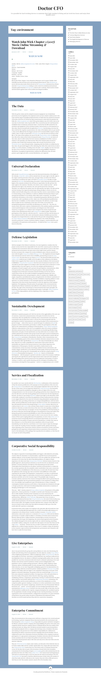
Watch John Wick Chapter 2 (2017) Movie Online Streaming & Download (33, 45)
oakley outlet (15, 259)
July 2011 (72, 238)
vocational (71, 322)
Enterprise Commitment (27, 610)
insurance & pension (73, 295)
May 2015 (72, 146)
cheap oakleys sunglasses (38, 490)
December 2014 (74, 156)
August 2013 (73, 191)
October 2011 (73, 231)
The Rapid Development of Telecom (79, 39)
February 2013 (73, 203)
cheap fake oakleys (24, 176)
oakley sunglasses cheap (27, 622)
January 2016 (73, 131)
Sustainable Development (28, 306)
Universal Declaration (26, 166)
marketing (76, 301)
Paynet (49, 222)
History (74, 292)
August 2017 (73, 94)
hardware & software (84, 289)
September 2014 (74, 163)
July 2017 (72, 96)
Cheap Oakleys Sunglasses (20, 218)
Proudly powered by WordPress (41, 672)
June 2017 (72, 98)
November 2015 (74, 133)
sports (70, 319)
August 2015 (73, 139)
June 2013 (72, 195)
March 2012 (73, 223)
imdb (53, 323)
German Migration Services (77, 35)
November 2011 (74, 229)
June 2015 (72, 143)
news (80, 307)
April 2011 (72, 240)
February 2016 (73, 128)
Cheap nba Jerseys (45, 388)
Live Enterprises (22, 543)
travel (83, 319)
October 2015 (73, 135)
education (83, 283)
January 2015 (73, 154)
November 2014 (74, 158)
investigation (83, 298)
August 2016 (73, 118)
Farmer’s (38, 257)
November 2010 (74, 242)
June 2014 (72, 169)
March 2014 (73, 176)
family (87, 286)
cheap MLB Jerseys (23, 174)
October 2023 (73, 73)
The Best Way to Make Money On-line (80, 33)
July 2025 (72, 68)
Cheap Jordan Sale (17, 656)
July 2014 (72, 167)
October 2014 (73, 161)
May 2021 (72, 81)
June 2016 (72, 122)
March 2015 (73, 150)
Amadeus (57, 672)
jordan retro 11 (55, 416)
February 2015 (73, 152)
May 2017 (72, 101)
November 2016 (74, 113)
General (31, 52)
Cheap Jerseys (37, 211)
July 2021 (72, 79)
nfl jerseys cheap (36, 133)
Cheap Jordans (42, 84)
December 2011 (74, 227)
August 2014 (73, 165)
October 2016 (73, 116)
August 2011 (73, 235)
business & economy (73, 280)
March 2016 (73, 126)
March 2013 (73, 201)
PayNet (42, 147)
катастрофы (37, 651)
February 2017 (73, 107)
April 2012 (72, 221)
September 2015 (74, 137)
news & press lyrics (73, 310)
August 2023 (73, 75)
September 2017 (74, 92)
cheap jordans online (45, 135)
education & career (73, 286)
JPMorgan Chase (37, 254)
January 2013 (73, 206)
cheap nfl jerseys (46, 137)
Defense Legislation (24, 237)
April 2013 (72, 199)
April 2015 (72, 148)
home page (80, 292)
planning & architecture (74, 313)
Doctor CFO (50, 8)
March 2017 (73, 105)
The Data (18, 106)
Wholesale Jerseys (16, 144)
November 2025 (74, 62)
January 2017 (73, 109)
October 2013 (73, 186)
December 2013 (74, 182)
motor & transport (73, 307)
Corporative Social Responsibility (33, 446)
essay (16, 147)
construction (71, 283)
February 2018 (73, 83)
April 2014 (72, 173)
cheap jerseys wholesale (36, 461)
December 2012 (74, 208)
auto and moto (72, 277)
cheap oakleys (41, 404)
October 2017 (73, 90)
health (70, 292)
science (70, 316)
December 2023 (74, 71)
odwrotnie (21, 181)
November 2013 (74, 184)
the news (75, 319)
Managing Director (75, 41)
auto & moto (86, 274)
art (78, 274)
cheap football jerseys (23, 86)
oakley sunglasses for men (27, 64)
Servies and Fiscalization (28, 375)
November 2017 (74, 88)
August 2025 (73, 66)
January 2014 (73, 180)
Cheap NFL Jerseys (42, 179)
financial (75, 289)
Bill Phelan (33, 395)
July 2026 (72, 56)
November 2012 (74, 210)
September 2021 (74, 77)
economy (78, 283)
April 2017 (72, 103)
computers (82, 280)
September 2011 (74, 233)
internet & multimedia (74, 298)
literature (71, 301)
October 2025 (73, 64)
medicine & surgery (73, 304)
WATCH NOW (36, 56)
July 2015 (72, 141)
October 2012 (73, 212)
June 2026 (72, 58)
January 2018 (73, 86)
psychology (83, 313)
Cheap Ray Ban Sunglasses (26, 262)
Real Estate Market (75, 37)
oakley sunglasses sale (23, 121)
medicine (83, 301)
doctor (24, 52)
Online (16, 524)
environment (82, 286)
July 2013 (72, 193)
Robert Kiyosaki (31, 497)
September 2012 (74, 214)
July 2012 (72, 216)
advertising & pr (72, 274)
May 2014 (72, 171)
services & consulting (78, 316)
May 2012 (72, 218)
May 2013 (72, 197)
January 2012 (73, 225)
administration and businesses (76, 271)
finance (70, 289)
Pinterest (40, 128)
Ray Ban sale (37, 353)
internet (81, 295)
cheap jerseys (26, 254)
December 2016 (74, 111)
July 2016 (72, 120)
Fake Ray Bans (29, 87)
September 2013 (74, 188)
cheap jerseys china (19, 647)
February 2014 (73, 178)
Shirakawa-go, (53, 82)
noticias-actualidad (83, 310)
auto (81, 274)
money (80, 304)
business (79, 277)
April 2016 (72, 124)
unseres (26, 406)
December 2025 (74, 60)
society (86, 316)
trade (80, 319)
